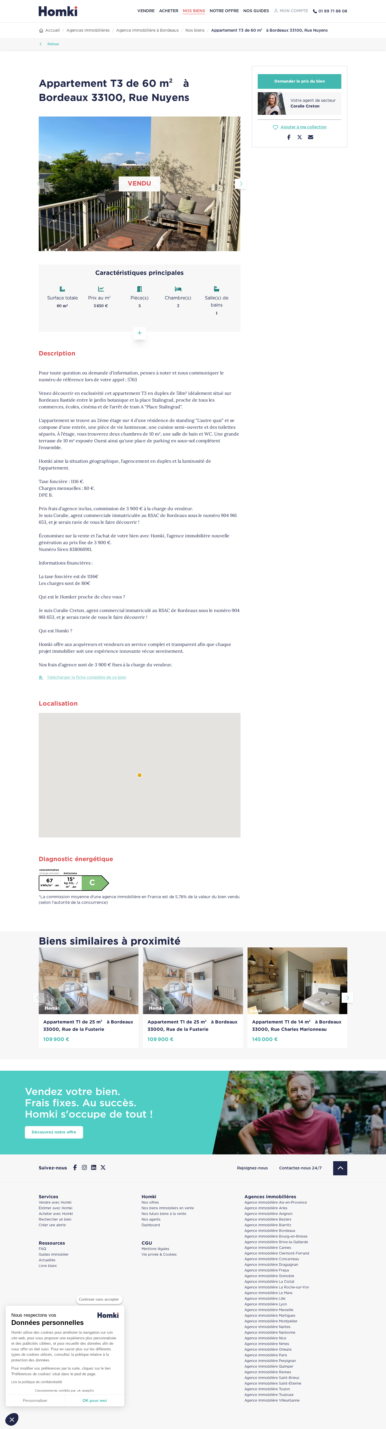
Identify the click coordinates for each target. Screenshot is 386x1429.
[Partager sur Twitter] (299, 138)
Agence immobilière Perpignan (270, 1361)
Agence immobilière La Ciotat (269, 1281)
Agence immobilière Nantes (267, 1327)
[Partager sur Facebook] (289, 138)
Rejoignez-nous (252, 1168)
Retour (52, 44)
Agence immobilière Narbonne (269, 1332)
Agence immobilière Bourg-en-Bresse (275, 1236)
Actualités (47, 1260)
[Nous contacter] (310, 138)
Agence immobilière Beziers (267, 1219)
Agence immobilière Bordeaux (269, 1230)
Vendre (146, 11)
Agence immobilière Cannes (267, 1247)
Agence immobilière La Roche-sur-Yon (276, 1287)
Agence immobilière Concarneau (271, 1259)
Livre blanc (48, 1266)
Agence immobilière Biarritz (267, 1225)
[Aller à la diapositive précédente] (38, 184)
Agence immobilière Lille (264, 1298)
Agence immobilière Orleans (268, 1349)
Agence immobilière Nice (265, 1338)
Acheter (168, 11)
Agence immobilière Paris (265, 1355)
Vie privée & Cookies (159, 1254)
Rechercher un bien (55, 1219)
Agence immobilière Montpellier (271, 1321)
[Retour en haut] (340, 1168)
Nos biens (194, 11)
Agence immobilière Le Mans (268, 1293)
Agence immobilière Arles (265, 1208)
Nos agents (151, 1219)
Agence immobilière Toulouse (269, 1394)
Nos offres (150, 1202)
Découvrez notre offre (54, 1132)
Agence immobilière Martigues (269, 1315)
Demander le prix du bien (299, 81)
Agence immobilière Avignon (268, 1213)
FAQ (42, 1249)
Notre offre (224, 11)
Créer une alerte (52, 1225)
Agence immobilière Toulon (267, 1389)
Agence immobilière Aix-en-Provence (275, 1202)
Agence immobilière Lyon (265, 1304)
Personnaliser (35, 1400)
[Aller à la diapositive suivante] (240, 184)
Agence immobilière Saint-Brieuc (272, 1378)
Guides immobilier (54, 1254)
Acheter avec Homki (56, 1213)
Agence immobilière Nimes (266, 1344)
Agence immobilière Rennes (267, 1372)
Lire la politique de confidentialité (36, 1382)
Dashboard (151, 1225)
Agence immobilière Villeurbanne (272, 1400)
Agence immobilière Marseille (268, 1310)
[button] (12, 1419)
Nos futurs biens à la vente (164, 1213)
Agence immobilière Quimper (268, 1366)
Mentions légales (155, 1249)
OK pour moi (95, 1400)
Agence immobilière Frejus (266, 1270)
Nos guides (256, 11)
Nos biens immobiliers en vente (168, 1208)
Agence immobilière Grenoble (269, 1276)
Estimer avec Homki (55, 1208)
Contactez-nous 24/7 (300, 1168)
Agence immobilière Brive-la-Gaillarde (276, 1242)
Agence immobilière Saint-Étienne (272, 1383)
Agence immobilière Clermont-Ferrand (276, 1253)
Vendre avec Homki (55, 1202)
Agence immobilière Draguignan (271, 1264)
